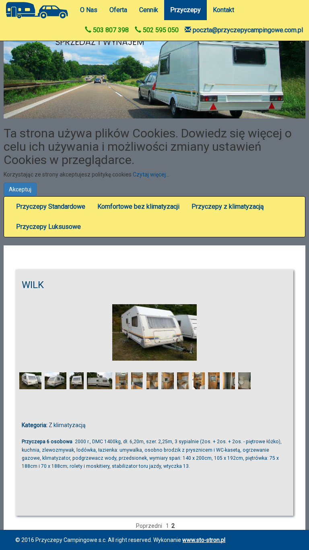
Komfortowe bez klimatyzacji (138, 206)
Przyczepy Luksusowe (48, 226)
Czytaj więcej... (151, 174)
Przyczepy (185, 10)
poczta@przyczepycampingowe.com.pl (247, 30)
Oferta (118, 10)
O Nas (88, 10)
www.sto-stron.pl (203, 540)
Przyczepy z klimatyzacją (228, 206)
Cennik (148, 10)
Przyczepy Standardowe (50, 206)
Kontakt (223, 10)
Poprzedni (149, 526)
